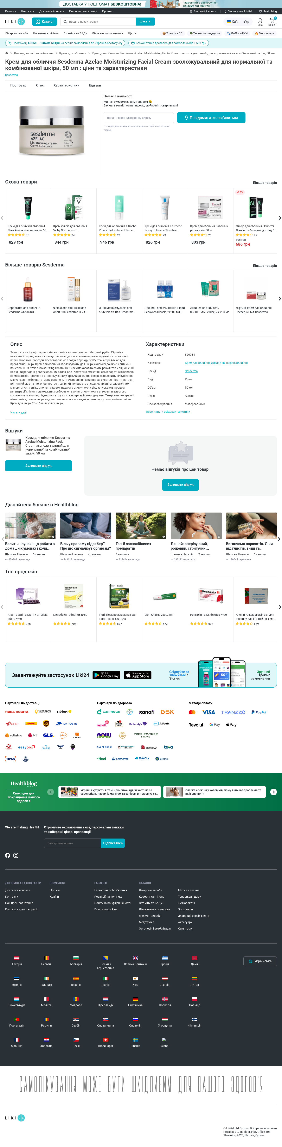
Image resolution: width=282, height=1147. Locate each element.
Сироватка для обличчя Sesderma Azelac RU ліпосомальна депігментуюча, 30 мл (28, 310)
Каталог (10, 11)
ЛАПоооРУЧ (186, 903)
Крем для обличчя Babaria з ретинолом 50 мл (209, 228)
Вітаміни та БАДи (75, 33)
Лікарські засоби (16, 33)
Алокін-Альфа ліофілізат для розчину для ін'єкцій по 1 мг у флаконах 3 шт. (255, 617)
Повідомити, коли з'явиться (214, 118)
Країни (54, 896)
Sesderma (11, 75)
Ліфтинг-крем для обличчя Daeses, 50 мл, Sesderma (254, 310)
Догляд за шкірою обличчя (33, 53)
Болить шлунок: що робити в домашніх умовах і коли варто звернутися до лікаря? (30, 546)
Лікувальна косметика (107, 33)
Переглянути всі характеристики (168, 411)
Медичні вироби (150, 915)
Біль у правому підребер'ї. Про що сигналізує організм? (85, 546)
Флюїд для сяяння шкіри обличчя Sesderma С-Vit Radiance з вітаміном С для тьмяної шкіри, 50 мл (71, 310)
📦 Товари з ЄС (172, 33)
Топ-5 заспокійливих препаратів (133, 546)
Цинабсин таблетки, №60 (70, 614)
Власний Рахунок (205, 11)
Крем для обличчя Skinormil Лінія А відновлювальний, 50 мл (27, 228)
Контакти (27, 11)
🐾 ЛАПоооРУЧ (237, 33)
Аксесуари (185, 922)
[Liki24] (15, 1118)
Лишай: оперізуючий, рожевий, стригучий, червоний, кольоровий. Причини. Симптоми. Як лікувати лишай (191, 546)
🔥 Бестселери (264, 33)
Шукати (145, 21)
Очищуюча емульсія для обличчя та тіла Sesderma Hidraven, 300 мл (116, 310)
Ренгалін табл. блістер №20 (208, 614)
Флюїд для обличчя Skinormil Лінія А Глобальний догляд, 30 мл (256, 228)
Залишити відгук (38, 466)
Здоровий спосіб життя (194, 915)
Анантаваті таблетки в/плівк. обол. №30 (28, 616)
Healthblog (270, 11)
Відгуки (95, 85)
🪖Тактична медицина (205, 33)
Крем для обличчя (72, 53)
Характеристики (66, 85)
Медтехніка (146, 922)
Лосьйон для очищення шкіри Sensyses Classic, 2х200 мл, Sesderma (165, 310)
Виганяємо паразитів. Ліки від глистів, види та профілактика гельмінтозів (250, 546)
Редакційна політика (108, 896)
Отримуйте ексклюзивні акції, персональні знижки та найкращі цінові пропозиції (84, 829)
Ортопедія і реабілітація (155, 928)
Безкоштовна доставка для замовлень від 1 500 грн (171, 43)
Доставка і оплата (51, 11)
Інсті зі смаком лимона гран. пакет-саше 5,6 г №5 (118, 616)
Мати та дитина (188, 890)
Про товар (18, 85)
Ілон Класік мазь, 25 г (159, 614)
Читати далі (18, 412)
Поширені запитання (83, 11)
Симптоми (185, 928)
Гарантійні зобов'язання (110, 890)
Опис (40, 85)
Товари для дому (189, 896)
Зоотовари (185, 909)
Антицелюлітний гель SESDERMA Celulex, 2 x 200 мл (209, 310)
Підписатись (113, 843)
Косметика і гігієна (46, 33)
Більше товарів (265, 266)
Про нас (107, 11)
